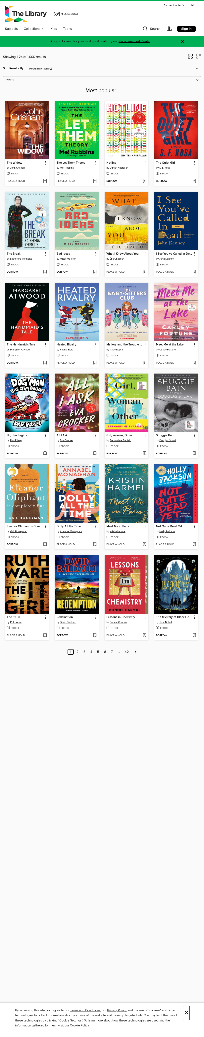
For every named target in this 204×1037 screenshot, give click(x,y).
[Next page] (135, 652)
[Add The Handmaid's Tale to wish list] (44, 363)
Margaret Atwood (20, 349)
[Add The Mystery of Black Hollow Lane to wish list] (194, 635)
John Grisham (18, 167)
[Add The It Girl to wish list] (44, 635)
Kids (54, 29)
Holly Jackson (167, 531)
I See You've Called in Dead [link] (174, 254)
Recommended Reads (134, 41)
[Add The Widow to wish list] (44, 181)
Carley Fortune (167, 349)
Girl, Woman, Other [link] (119, 435)
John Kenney (166, 258)
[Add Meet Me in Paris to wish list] (144, 544)
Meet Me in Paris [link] (117, 526)
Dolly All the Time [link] (69, 526)
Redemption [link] (65, 617)
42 (127, 652)
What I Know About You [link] (122, 254)
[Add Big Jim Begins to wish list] (44, 453)
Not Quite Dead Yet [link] (169, 526)
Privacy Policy (116, 1010)
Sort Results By (13, 68)
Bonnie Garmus (118, 622)
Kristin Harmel (118, 531)
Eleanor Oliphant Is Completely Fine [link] (25, 526)
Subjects (11, 29)
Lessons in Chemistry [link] (120, 617)
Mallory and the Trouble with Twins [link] (124, 344)
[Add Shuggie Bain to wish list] (194, 453)
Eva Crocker (66, 440)
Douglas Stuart (167, 440)
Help (192, 5)
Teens (67, 29)
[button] (174, 5)
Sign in (186, 29)
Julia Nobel (165, 622)
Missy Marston (68, 258)
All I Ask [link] (62, 435)
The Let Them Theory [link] (71, 163)
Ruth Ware (16, 622)
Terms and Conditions (85, 1010)
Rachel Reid (66, 349)
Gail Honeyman (18, 531)
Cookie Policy (79, 1025)
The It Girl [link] (13, 617)
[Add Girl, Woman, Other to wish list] (144, 453)
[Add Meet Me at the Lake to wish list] (194, 363)
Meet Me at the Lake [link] (169, 344)
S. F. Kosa (164, 167)
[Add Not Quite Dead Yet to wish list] (194, 544)
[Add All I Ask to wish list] (94, 453)
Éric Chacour (117, 258)
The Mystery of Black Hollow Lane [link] (174, 617)
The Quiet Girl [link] (165, 163)
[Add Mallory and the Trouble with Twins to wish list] (144, 363)
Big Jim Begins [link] (17, 435)
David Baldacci (68, 622)
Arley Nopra (116, 349)
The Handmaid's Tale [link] (21, 344)
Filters (10, 79)
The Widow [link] (14, 163)
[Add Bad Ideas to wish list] (94, 272)
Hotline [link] (111, 163)
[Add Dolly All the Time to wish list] (94, 544)
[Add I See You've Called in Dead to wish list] (194, 272)
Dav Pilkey (16, 440)
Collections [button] (33, 29)
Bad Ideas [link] (63, 254)
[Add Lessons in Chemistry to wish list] (144, 635)
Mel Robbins (67, 167)
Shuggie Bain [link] (165, 435)
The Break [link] (14, 254)
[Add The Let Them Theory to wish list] (94, 181)
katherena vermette (21, 258)
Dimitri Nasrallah (119, 167)
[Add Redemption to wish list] (94, 635)
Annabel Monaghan (71, 531)
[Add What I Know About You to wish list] (144, 272)
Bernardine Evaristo (120, 440)
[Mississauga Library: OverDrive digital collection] (42, 14)
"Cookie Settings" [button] (70, 1020)
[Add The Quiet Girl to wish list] (194, 181)
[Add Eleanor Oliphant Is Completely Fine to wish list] (44, 544)
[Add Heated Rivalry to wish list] (94, 363)
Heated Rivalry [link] (66, 344)
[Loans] (169, 29)
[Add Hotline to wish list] (144, 181)
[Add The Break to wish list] (44, 272)
